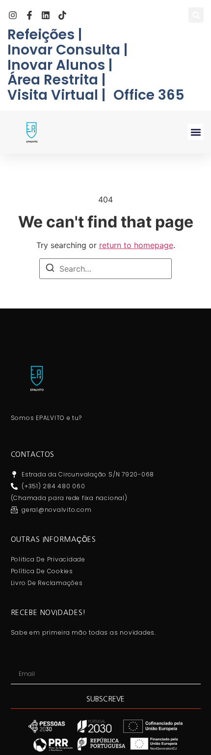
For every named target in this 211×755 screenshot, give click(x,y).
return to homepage (136, 245)
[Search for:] (105, 268)
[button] (196, 15)
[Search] (50, 269)
